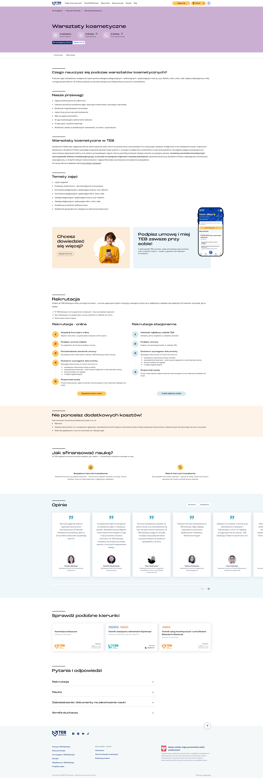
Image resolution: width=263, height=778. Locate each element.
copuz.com (207, 775)
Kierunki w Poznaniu (73, 11)
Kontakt (129, 3)
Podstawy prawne (102, 758)
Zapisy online (105, 3)
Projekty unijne (58, 766)
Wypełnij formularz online (91, 393)
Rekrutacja (70, 55)
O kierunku (58, 55)
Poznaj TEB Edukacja (91, 3)
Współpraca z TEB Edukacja (63, 763)
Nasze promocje (117, 3)
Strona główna (57, 11)
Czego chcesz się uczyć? (73, 3)
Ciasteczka (99, 750)
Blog (135, 3)
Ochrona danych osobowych (106, 754)
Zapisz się (181, 3)
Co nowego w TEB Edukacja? (63, 755)
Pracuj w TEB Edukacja (61, 747)
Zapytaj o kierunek (65, 254)
